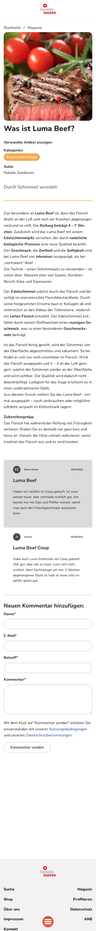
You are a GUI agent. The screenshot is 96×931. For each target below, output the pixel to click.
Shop (8, 899)
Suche (9, 889)
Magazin (84, 889)
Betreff (11, 657)
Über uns (12, 909)
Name (10, 614)
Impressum (13, 919)
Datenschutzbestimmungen (49, 735)
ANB (88, 919)
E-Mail (10, 635)
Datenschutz (81, 909)
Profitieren (82, 899)
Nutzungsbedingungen (68, 729)
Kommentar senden (27, 747)
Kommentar (15, 679)
